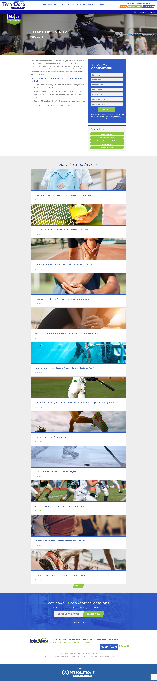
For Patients (81, 5)
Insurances (67, 642)
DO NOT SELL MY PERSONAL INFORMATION (102, 656)
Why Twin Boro (46, 5)
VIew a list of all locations (78, 622)
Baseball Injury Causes (107, 134)
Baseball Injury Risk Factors (107, 137)
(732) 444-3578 (143, 3)
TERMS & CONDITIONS (61, 656)
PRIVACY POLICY (47, 656)
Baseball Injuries (99, 129)
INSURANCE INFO (130, 3)
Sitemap (89, 642)
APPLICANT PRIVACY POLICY (78, 656)
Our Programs (58, 5)
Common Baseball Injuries (107, 147)
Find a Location (57, 642)
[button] (107, 99)
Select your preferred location (144, 12)
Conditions (92, 5)
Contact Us (113, 639)
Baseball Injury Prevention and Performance (107, 141)
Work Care (76, 642)
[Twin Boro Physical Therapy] (13, 5)
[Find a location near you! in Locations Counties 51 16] (14, 24)
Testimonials (70, 5)
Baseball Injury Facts (107, 144)
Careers (101, 5)
